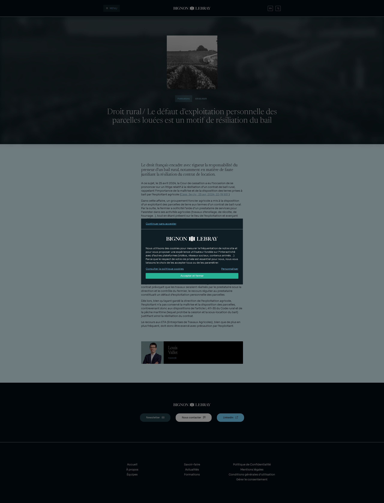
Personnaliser (229, 268)
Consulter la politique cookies (165, 268)
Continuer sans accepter (161, 223)
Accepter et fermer (192, 275)
